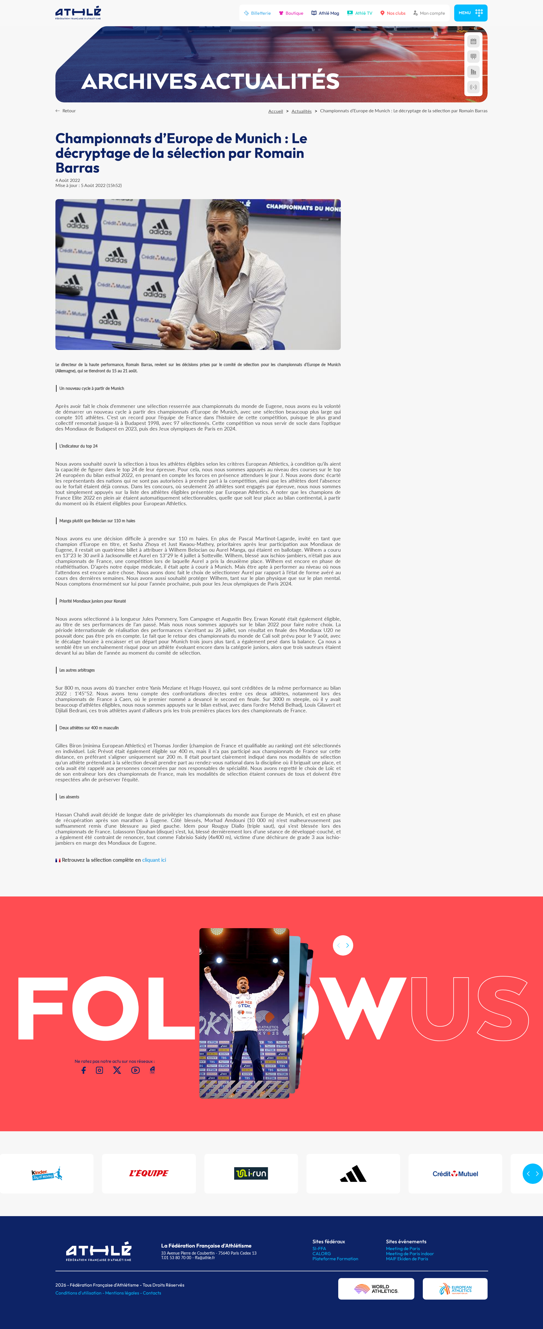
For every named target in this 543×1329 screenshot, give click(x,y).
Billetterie (261, 13)
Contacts (152, 1293)
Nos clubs (396, 13)
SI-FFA (319, 1248)
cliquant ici (154, 860)
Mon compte (432, 13)
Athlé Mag (329, 13)
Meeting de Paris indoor (410, 1253)
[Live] (473, 87)
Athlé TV (363, 13)
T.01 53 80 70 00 (176, 1257)
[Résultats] (473, 56)
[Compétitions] (473, 41)
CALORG (322, 1253)
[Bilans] (473, 72)
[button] (347, 945)
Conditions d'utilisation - (80, 1293)
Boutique (294, 13)
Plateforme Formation (335, 1258)
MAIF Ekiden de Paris (407, 1258)
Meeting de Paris (403, 1248)
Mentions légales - (124, 1293)
